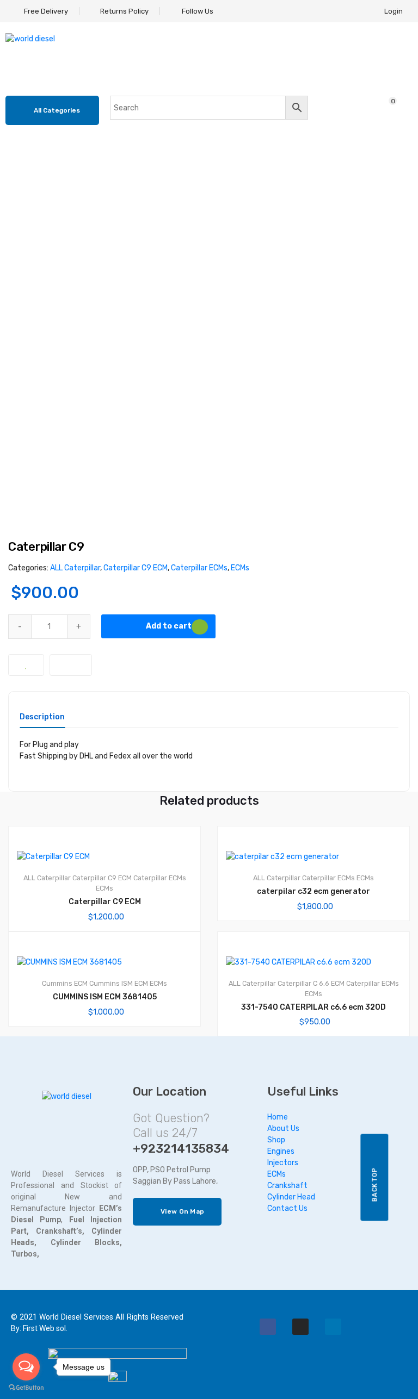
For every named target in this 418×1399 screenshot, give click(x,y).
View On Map (182, 1211)
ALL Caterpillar (75, 568)
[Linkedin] (333, 1327)
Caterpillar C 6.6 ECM (311, 983)
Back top (375, 1185)
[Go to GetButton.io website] (26, 1387)
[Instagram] (300, 1327)
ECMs (240, 568)
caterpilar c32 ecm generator (313, 891)
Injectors (282, 1162)
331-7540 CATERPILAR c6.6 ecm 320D (313, 1007)
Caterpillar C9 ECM (135, 568)
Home (277, 1117)
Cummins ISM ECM (118, 983)
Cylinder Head (291, 1197)
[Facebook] (268, 1327)
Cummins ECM (65, 983)
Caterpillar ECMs (199, 568)
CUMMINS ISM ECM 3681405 (105, 997)
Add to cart (169, 626)
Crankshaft (287, 1185)
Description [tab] (42, 717)
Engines (280, 1151)
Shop (276, 1140)
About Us (283, 1128)
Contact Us (287, 1208)
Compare (71, 665)
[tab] (42, 720)
